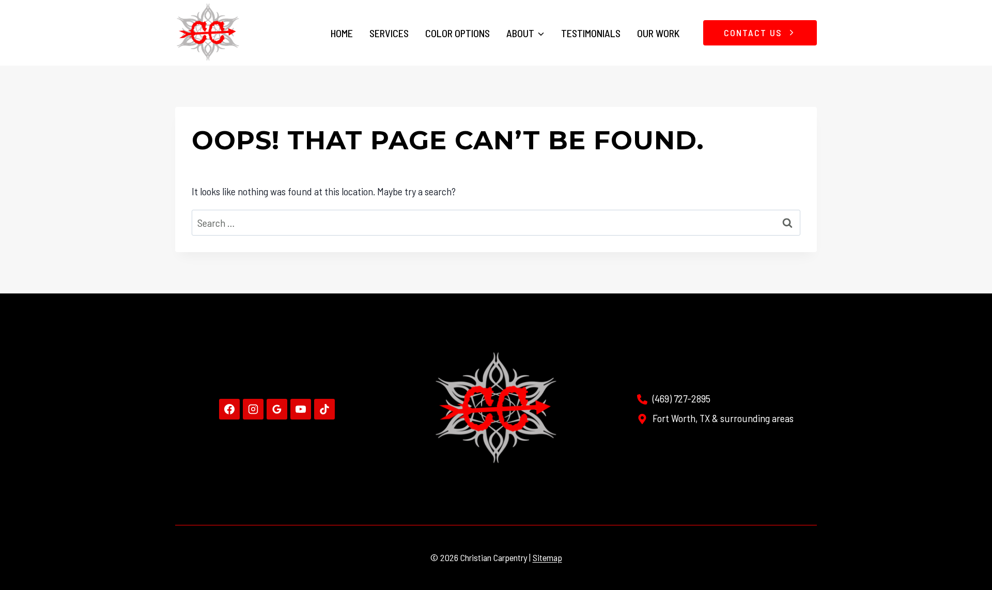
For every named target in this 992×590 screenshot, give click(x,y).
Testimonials (591, 33)
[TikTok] (324, 409)
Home (342, 33)
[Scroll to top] (964, 547)
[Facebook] (229, 409)
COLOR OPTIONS (457, 33)
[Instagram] (253, 409)
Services (389, 33)
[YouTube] (300, 409)
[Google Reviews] (277, 409)
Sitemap (547, 557)
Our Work (658, 33)
